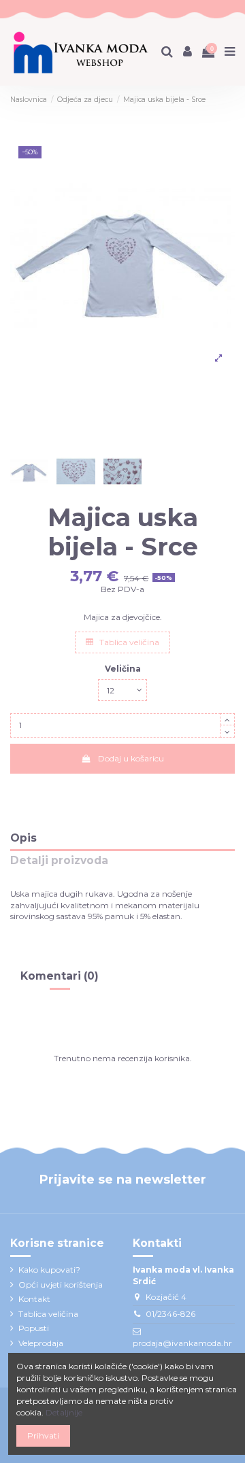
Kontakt (34, 1299)
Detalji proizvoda (59, 861)
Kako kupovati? (49, 1269)
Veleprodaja (40, 1343)
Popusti (33, 1328)
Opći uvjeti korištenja (60, 1284)
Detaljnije (64, 1412)
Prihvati (43, 1435)
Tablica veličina (128, 642)
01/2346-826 (170, 1314)
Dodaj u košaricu (131, 758)
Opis (23, 838)
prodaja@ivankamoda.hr (182, 1343)
